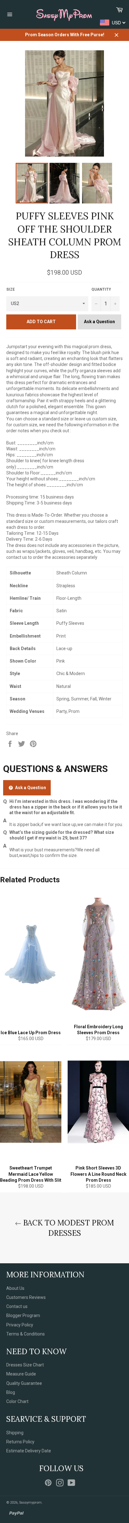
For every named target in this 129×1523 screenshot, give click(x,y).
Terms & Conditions (25, 1333)
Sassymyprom (30, 1502)
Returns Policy (20, 1441)
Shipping (14, 1432)
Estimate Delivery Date (28, 1450)
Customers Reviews (26, 1297)
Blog (10, 1392)
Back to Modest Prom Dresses (67, 1228)
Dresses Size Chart (25, 1364)
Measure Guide (21, 1373)
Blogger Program (23, 1315)
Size (10, 289)
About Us (15, 1288)
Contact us (17, 1306)
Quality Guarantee (24, 1383)
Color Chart (17, 1401)
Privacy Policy (19, 1324)
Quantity (101, 289)
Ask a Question (99, 321)
